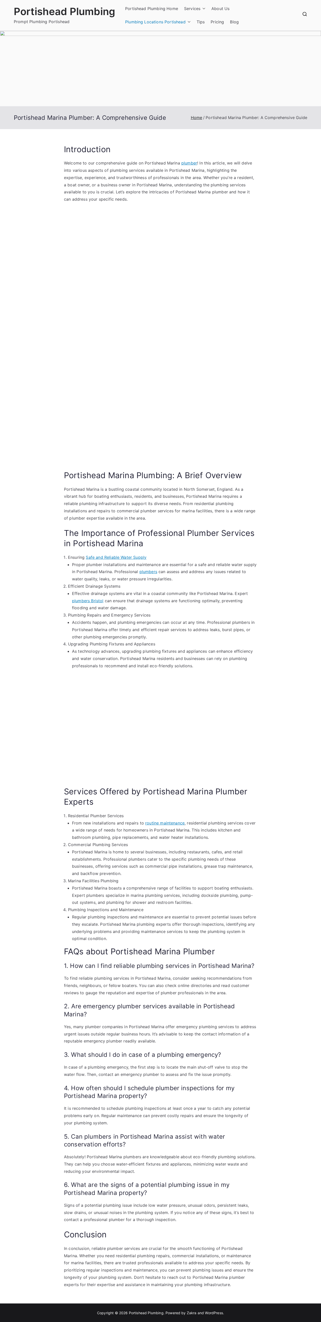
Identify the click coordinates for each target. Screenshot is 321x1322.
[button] (202, 8)
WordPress (214, 1313)
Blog (234, 21)
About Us (220, 8)
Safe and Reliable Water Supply (116, 557)
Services (192, 8)
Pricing (217, 21)
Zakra (192, 1313)
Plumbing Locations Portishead (155, 21)
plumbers (148, 571)
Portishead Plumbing (64, 11)
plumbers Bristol (88, 600)
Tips (201, 21)
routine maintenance (165, 822)
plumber (189, 163)
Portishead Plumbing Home (151, 8)
